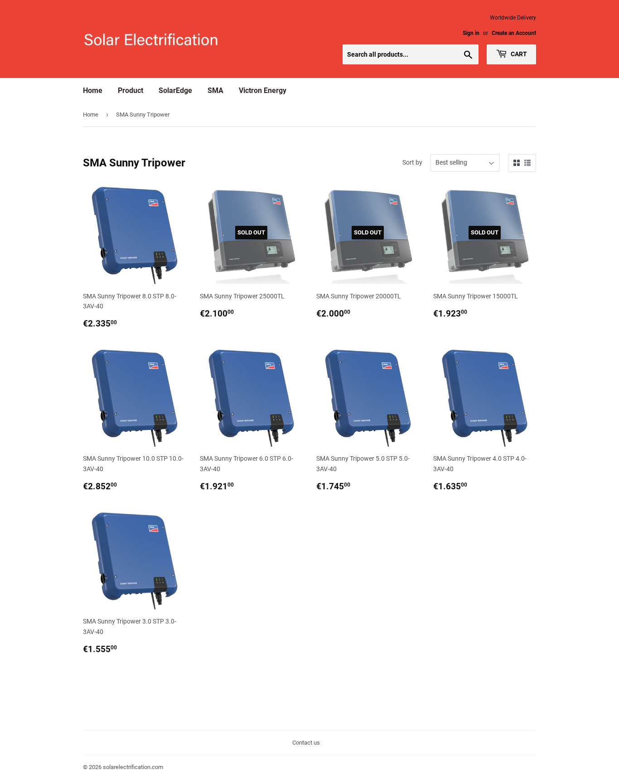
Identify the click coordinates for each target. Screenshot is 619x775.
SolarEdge (175, 90)
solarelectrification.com (133, 767)
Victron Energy (262, 90)
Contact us (306, 742)
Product (130, 90)
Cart (518, 54)
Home (92, 90)
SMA (215, 90)
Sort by (412, 162)
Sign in (471, 33)
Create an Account (514, 33)
